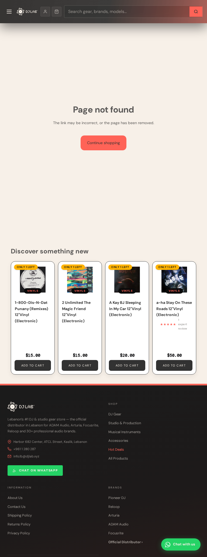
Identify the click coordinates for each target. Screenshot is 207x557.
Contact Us (17, 506)
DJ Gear (114, 414)
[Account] (45, 11)
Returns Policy (19, 524)
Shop (113, 404)
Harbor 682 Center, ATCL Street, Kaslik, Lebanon (50, 442)
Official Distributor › (125, 542)
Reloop (114, 506)
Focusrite (115, 533)
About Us (15, 497)
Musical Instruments (124, 432)
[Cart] (56, 11)
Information (20, 487)
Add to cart (32, 365)
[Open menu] (9, 11)
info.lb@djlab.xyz (26, 456)
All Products (118, 458)
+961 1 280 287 (24, 449)
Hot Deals (116, 449)
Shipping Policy (20, 515)
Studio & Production (124, 423)
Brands (115, 487)
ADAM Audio (118, 524)
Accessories (118, 440)
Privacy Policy (19, 533)
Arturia (113, 515)
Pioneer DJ (117, 497)
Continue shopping (103, 142)
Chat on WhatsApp (38, 470)
